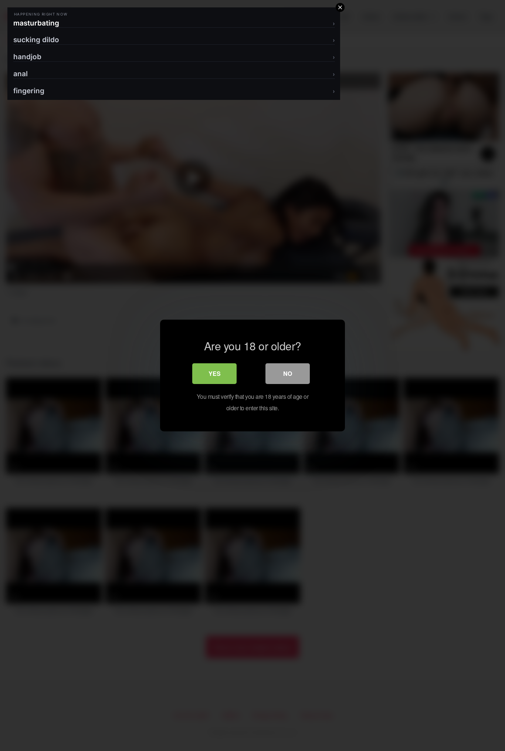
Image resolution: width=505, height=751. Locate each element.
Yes (215, 373)
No (287, 373)
